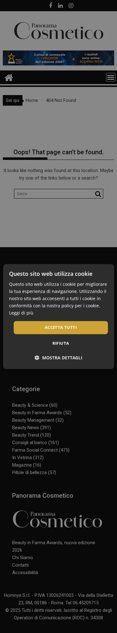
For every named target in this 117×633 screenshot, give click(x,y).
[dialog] (58, 316)
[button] (58, 357)
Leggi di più (21, 313)
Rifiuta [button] (60, 343)
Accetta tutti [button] (61, 327)
